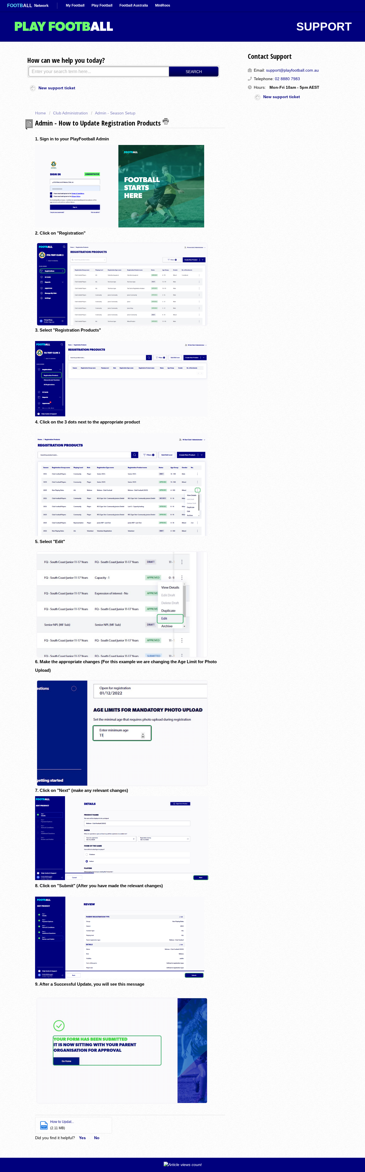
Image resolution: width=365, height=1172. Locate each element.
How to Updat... (62, 1122)
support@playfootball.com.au (292, 70)
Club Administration (70, 113)
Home (41, 113)
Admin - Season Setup (115, 113)
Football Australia (133, 5)
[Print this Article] (166, 121)
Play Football (102, 5)
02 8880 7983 (287, 78)
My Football (75, 5)
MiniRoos (162, 5)
